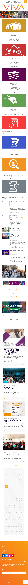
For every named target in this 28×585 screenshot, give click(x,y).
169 (6, 526)
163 (9, 524)
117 (16, 507)
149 (9, 519)
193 (14, 533)
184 (9, 531)
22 (6, 477)
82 (16, 496)
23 (8, 477)
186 (14, 531)
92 (6, 500)
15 (6, 474)
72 (8, 493)
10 (11, 472)
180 (16, 529)
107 (9, 505)
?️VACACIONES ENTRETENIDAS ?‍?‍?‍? (13, 388)
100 (9, 503)
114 (9, 507)
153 (19, 519)
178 (11, 529)
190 (6, 533)
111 (19, 505)
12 (16, 472)
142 (9, 517)
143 (11, 517)
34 (19, 479)
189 (21, 531)
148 (6, 519)
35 (21, 479)
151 (14, 519)
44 (8, 484)
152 (16, 519)
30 (8, 479)
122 (11, 510)
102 (14, 503)
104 (19, 503)
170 (9, 526)
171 (11, 526)
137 (14, 514)
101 (11, 503)
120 (6, 510)
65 (8, 491)
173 (16, 526)
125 (19, 510)
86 (8, 498)
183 (6, 531)
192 (11, 533)
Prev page (15, 465)
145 (16, 517)
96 (16, 500)
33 (16, 479)
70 (21, 491)
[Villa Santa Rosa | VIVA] (14, 5)
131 (16, 512)
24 (11, 477)
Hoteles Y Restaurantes (14, 293)
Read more (22, 364)
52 (11, 486)
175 (21, 526)
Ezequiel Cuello (8, 348)
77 (21, 493)
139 (19, 514)
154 (21, 519)
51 (8, 486)
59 (11, 488)
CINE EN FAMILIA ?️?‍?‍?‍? (14, 455)
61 (16, 488)
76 (19, 493)
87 (11, 498)
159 (16, 522)
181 (19, 529)
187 (16, 531)
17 (11, 474)
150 (11, 519)
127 (6, 512)
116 (14, 507)
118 (19, 507)
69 (19, 491)
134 (6, 514)
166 (16, 524)
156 (9, 522)
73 (11, 493)
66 (11, 491)
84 (21, 496)
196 (21, 533)
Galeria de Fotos (14, 299)
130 (14, 512)
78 (6, 496)
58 (8, 488)
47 (16, 484)
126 (21, 510)
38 (11, 481)
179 (14, 529)
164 (11, 524)
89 (16, 498)
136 (11, 514)
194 (16, 533)
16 (8, 474)
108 (11, 505)
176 (6, 529)
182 (21, 529)
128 (9, 512)
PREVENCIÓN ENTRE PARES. (13, 421)
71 (6, 493)
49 (21, 484)
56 (21, 486)
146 (19, 517)
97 (19, 500)
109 (14, 505)
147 (21, 517)
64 (6, 491)
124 (16, 510)
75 (16, 493)
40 (16, 481)
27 (19, 477)
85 (6, 498)
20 (19, 474)
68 (16, 491)
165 (14, 524)
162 (6, 524)
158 (14, 522)
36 (6, 481)
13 (19, 472)
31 (11, 479)
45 (11, 484)
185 (11, 531)
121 (9, 510)
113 (6, 507)
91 (21, 498)
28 (21, 477)
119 (21, 507)
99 (6, 503)
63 (21, 488)
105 (21, 503)
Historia (14, 287)
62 (19, 488)
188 (19, 531)
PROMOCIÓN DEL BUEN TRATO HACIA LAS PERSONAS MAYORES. (13, 352)
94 (11, 500)
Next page (13, 536)
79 (8, 496)
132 (19, 512)
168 (21, 524)
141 (6, 517)
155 (6, 522)
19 (16, 474)
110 (16, 505)
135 (9, 514)
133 (21, 512)
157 (11, 522)
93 (8, 500)
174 (19, 526)
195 (19, 533)
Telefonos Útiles (14, 296)
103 (16, 503)
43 (6, 484)
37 (8, 481)
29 (6, 479)
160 (19, 522)
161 (21, 522)
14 (21, 472)
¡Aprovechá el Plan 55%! (15, 215)
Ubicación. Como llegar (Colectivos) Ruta (14, 290)
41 (19, 481)
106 (6, 505)
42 (21, 481)
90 (19, 498)
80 (11, 496)
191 (9, 533)
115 (11, 507)
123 (14, 510)
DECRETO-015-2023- (14, 228)
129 (11, 512)
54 (16, 486)
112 (21, 505)
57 (6, 488)
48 (19, 484)
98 (21, 500)
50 (6, 486)
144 (14, 517)
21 (21, 474)
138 (16, 514)
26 (16, 477)
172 (14, 526)
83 (19, 496)
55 (19, 486)
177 (9, 529)
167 (19, 524)
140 (21, 514)
